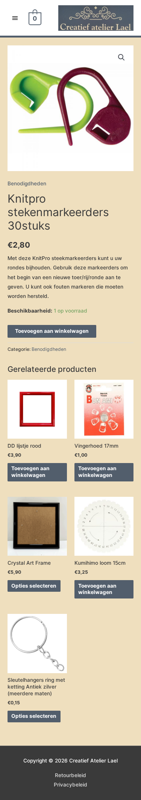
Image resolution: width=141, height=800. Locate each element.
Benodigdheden (27, 183)
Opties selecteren (33, 586)
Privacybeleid (70, 785)
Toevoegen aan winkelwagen (52, 331)
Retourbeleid (70, 775)
